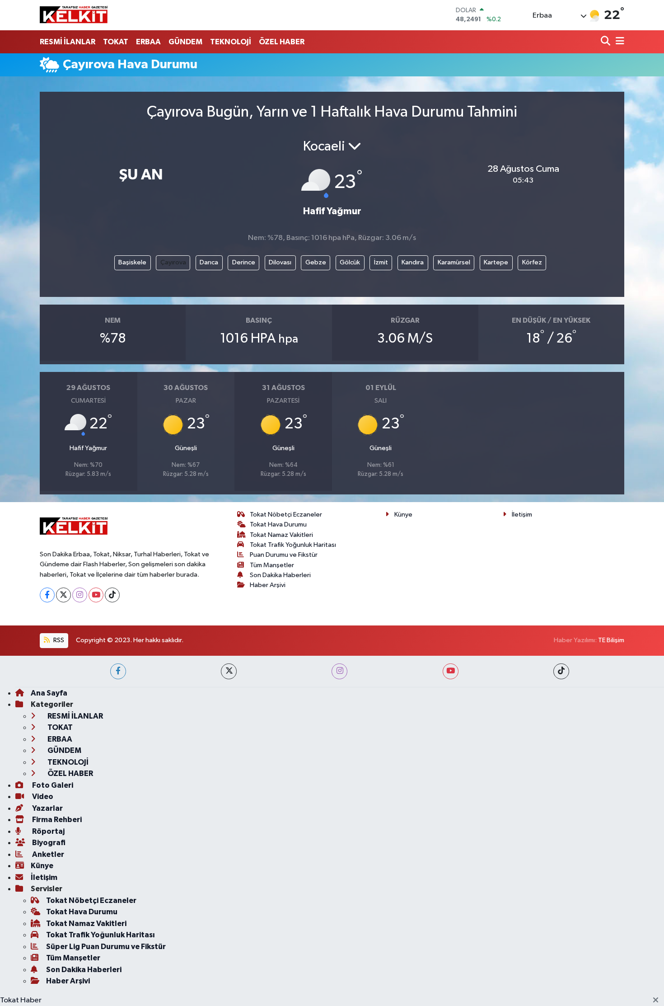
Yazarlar (47, 808)
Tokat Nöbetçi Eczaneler (286, 514)
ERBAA (148, 42)
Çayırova (173, 262)
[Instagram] (79, 595)
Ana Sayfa (49, 693)
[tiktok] (561, 671)
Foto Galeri (52, 785)
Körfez (532, 262)
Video (42, 796)
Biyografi (48, 842)
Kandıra (413, 262)
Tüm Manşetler (272, 565)
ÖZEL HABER (281, 42)
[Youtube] (96, 595)
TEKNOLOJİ (230, 42)
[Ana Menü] (618, 42)
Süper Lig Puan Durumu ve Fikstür (106, 946)
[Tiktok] (112, 595)
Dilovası (280, 262)
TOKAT (115, 42)
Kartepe (496, 262)
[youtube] (450, 671)
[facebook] (118, 671)
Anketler (47, 854)
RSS (58, 640)
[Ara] (606, 42)
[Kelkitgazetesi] (74, 15)
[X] (63, 595)
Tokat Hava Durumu (278, 524)
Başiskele (132, 262)
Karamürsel (454, 262)
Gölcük (350, 262)
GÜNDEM (185, 42)
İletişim (522, 514)
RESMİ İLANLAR (67, 42)
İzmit (381, 262)
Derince (243, 262)
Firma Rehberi (56, 819)
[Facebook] (47, 595)
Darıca (209, 262)
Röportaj (48, 831)
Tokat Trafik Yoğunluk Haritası (293, 544)
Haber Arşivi (267, 585)
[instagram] (339, 671)
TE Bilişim (611, 640)
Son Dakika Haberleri (280, 575)
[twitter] (229, 671)
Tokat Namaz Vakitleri (281, 534)
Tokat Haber (21, 1000)
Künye (403, 514)
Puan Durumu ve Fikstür (284, 554)
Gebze (315, 262)
